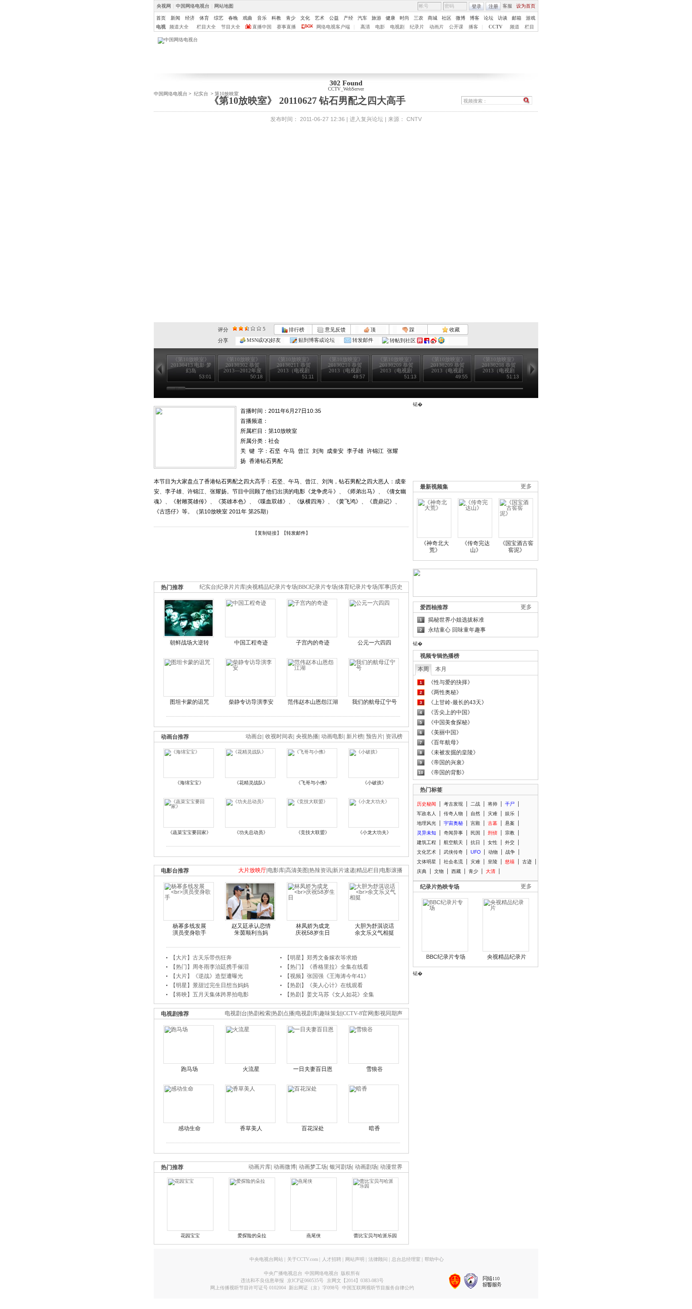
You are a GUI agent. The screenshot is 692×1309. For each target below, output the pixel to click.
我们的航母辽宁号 (374, 702)
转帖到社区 (403, 340)
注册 (493, 6)
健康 (390, 18)
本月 (441, 669)
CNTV (414, 119)
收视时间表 (279, 736)
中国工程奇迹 (251, 642)
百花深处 (313, 1128)
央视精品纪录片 (506, 956)
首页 (161, 18)
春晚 (233, 18)
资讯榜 (394, 736)
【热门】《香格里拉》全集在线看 (326, 967)
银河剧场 (341, 1167)
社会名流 (453, 862)
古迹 (527, 862)
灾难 (492, 813)
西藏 (456, 871)
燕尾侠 (313, 1235)
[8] (253, 328)
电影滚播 (391, 870)
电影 (380, 27)
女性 (492, 842)
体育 (204, 18)
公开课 (456, 27)
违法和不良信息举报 (262, 1280)
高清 (365, 27)
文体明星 (426, 862)
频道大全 (179, 27)
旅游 (376, 18)
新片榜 (354, 736)
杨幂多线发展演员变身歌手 (189, 929)
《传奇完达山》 (476, 546)
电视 (161, 27)
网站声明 (354, 1259)
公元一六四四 (374, 642)
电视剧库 (307, 1013)
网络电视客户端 (333, 27)
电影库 (276, 870)
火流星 (251, 1069)
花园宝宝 (190, 1235)
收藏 (454, 330)
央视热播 (307, 736)
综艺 (218, 18)
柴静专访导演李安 (251, 702)
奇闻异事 (453, 833)
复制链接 (267, 533)
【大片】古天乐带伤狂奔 (201, 957)
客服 (507, 6)
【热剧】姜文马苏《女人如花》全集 (329, 994)
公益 (334, 18)
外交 (510, 842)
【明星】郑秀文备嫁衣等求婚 (320, 957)
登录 (476, 6)
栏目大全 (206, 27)
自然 (475, 813)
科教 (276, 18)
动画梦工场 (313, 1167)
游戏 (530, 18)
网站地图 (223, 6)
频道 (514, 27)
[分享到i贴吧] (426, 340)
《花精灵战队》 (251, 783)
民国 (475, 833)
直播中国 (262, 27)
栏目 (529, 27)
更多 (526, 486)
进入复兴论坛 (366, 119)
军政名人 (426, 813)
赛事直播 (286, 27)
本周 (423, 669)
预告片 (374, 736)
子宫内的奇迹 (313, 642)
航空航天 (453, 842)
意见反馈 (334, 330)
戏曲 (247, 18)
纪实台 (201, 94)
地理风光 (426, 823)
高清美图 (297, 870)
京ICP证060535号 (305, 1280)
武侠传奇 (453, 852)
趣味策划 (330, 1013)
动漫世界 (391, 1167)
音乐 (262, 18)
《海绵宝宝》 (189, 783)
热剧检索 (259, 1013)
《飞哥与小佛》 (313, 783)
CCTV (496, 27)
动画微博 (285, 1167)
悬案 (510, 823)
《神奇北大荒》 (435, 546)
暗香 (374, 1128)
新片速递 (344, 870)
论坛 (488, 18)
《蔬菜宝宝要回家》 (189, 832)
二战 (475, 804)
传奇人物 (453, 813)
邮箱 (516, 18)
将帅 (492, 804)
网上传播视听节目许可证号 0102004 (248, 1288)
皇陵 (492, 862)
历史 (396, 587)
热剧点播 (283, 1013)
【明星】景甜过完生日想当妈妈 (209, 985)
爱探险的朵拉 (251, 1235)
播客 (473, 27)
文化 (305, 18)
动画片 (436, 27)
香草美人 (251, 1128)
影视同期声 (388, 1013)
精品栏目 (367, 870)
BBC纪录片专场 (317, 587)
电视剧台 (236, 1013)
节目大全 (230, 27)
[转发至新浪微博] (433, 340)
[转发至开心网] (420, 340)
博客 (474, 18)
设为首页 (525, 6)
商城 (432, 18)
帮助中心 (434, 1259)
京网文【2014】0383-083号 (355, 1280)
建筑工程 (426, 842)
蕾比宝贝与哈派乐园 (375, 1235)
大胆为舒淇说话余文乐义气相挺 (374, 929)
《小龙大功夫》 (374, 832)
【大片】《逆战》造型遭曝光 (206, 976)
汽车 (362, 18)
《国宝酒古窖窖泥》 (516, 546)
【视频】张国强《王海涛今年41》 (326, 976)
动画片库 (259, 1167)
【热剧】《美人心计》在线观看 (323, 985)
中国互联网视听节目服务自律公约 (378, 1288)
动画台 (253, 736)
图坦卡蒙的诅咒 (189, 702)
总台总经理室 (406, 1259)
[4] (241, 328)
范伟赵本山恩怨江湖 (313, 702)
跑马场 (189, 1069)
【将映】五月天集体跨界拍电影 (209, 994)
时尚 (404, 18)
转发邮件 (362, 340)
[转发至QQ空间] (441, 340)
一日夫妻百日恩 (312, 1069)
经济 (190, 18)
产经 (348, 18)
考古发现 (453, 804)
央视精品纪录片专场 (272, 587)
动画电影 (332, 736)
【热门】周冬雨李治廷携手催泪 (209, 967)
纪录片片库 (231, 587)
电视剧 (397, 27)
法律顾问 (378, 1259)
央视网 (164, 6)
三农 (418, 18)
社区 (446, 18)
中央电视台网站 (266, 1259)
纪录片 (417, 27)
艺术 (319, 18)
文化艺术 (426, 852)
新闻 (175, 18)
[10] (259, 328)
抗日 (475, 842)
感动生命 (189, 1128)
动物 (493, 852)
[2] (235, 328)
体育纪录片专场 (358, 587)
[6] (247, 328)
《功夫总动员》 (251, 832)
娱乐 (510, 813)
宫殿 (475, 823)
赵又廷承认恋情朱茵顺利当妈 (251, 929)
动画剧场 (366, 1167)
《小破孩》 (374, 783)
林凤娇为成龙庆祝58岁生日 (313, 929)
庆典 (421, 871)
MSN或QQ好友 (263, 340)
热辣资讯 (320, 870)
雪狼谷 (374, 1069)
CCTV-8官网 (358, 1013)
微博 (460, 18)
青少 (291, 18)
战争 (510, 852)
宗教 (510, 833)
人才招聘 (331, 1259)
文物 (439, 871)
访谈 (502, 18)
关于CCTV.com (302, 1259)
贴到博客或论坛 (316, 340)
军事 (384, 587)
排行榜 (296, 330)
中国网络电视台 (192, 6)
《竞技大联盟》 (313, 832)
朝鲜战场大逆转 (189, 642)
